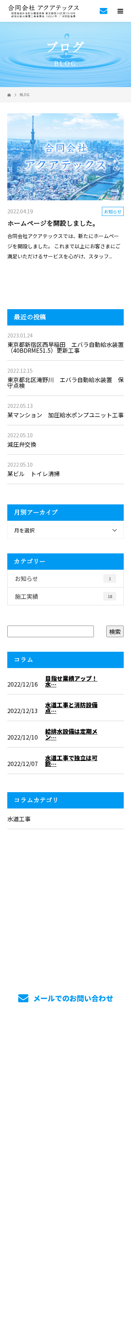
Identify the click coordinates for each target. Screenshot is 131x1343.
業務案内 (65, 1060)
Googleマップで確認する (66, 1221)
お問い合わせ (65, 1145)
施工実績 (63, 596)
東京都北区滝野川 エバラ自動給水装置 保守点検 (65, 382)
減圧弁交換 (21, 444)
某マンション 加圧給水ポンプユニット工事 (65, 414)
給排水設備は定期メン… (71, 734)
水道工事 (19, 818)
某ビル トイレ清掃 (33, 473)
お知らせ (113, 211)
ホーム (65, 1043)
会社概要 (65, 1111)
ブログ (65, 1128)
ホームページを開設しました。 (53, 223)
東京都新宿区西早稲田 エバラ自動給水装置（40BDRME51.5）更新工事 (65, 347)
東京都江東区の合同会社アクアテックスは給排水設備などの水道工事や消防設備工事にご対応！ (65, 1175)
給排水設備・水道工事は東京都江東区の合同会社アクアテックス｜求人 (65, 1274)
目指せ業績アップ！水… (71, 681)
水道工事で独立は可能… (71, 760)
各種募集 (65, 1094)
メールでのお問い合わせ (72, 998)
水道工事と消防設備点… (71, 707)
